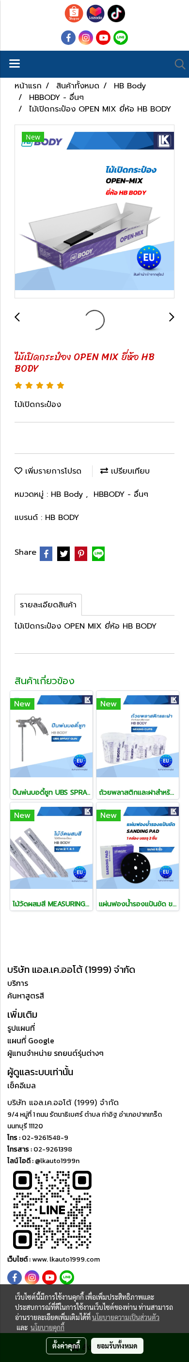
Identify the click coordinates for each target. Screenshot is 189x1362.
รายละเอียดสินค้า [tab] (48, 605)
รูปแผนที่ (21, 1028)
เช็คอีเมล (21, 1085)
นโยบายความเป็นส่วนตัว (125, 1317)
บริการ (17, 983)
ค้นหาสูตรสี (25, 995)
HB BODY (62, 517)
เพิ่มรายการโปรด (51, 471)
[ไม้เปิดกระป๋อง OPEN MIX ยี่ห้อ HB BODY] (94, 212)
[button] (177, 64)
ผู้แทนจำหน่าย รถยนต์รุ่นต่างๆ (55, 1053)
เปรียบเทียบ (129, 471)
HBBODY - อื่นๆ (121, 494)
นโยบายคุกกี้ (47, 1327)
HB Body (68, 494)
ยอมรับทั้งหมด (117, 1345)
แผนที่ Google (30, 1040)
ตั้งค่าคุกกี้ (66, 1345)
